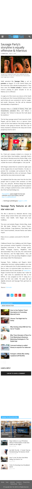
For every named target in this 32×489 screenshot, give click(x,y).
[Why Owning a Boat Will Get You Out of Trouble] (5, 329)
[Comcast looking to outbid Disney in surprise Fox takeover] (5, 347)
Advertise (12, 482)
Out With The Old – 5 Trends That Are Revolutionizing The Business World (19, 451)
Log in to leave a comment (16, 373)
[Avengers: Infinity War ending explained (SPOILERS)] (5, 356)
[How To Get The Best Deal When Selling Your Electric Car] (4, 459)
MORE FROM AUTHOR (8, 305)
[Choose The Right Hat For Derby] (5, 321)
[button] (29, 36)
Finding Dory (27, 270)
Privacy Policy (26, 482)
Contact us (18, 482)
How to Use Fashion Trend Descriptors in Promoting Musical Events (18, 312)
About (2, 482)
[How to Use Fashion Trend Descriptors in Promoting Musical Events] (5, 312)
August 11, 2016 (22, 201)
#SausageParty (6, 194)
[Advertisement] (16, 17)
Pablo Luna (5, 53)
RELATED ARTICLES (7, 303)
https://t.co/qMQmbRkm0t (9, 197)
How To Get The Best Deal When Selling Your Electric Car (18, 458)
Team (7, 482)
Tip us (20, 484)
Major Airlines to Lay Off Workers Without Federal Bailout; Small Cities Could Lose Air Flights (19, 442)
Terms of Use (13, 484)
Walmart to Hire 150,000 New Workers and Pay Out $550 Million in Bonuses (15, 432)
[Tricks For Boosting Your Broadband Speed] (4, 466)
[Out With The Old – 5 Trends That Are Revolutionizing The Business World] (4, 451)
